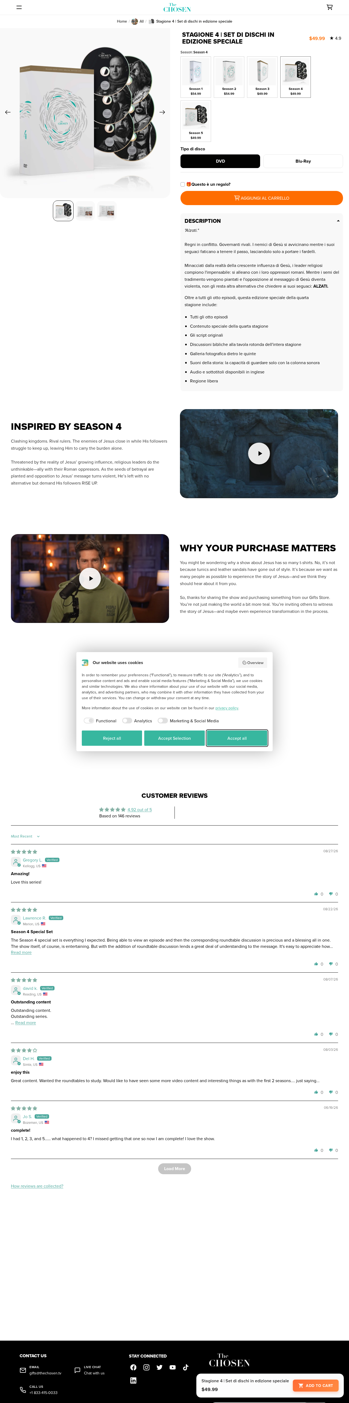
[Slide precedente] (6, 113)
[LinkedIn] (133, 1380)
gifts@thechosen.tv (45, 1373)
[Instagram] (146, 1367)
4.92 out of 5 (140, 809)
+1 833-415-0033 (43, 1392)
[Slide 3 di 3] (107, 211)
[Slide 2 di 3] (85, 211)
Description (203, 221)
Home (122, 21)
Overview (255, 662)
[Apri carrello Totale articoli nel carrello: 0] (330, 7)
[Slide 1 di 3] (63, 211)
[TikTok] (185, 1367)
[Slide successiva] (164, 113)
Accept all (237, 738)
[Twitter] (159, 1367)
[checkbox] (99, 720)
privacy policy (226, 708)
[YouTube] (172, 1367)
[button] (316, 894)
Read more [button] (21, 952)
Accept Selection (174, 738)
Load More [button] (174, 1168)
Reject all (112, 738)
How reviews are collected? (37, 1186)
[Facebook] (133, 1367)
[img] (24, 852)
